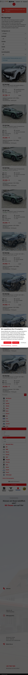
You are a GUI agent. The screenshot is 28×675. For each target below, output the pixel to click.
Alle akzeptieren (7, 342)
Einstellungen (23, 342)
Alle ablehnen (15, 342)
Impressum (14, 345)
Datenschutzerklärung (6, 345)
